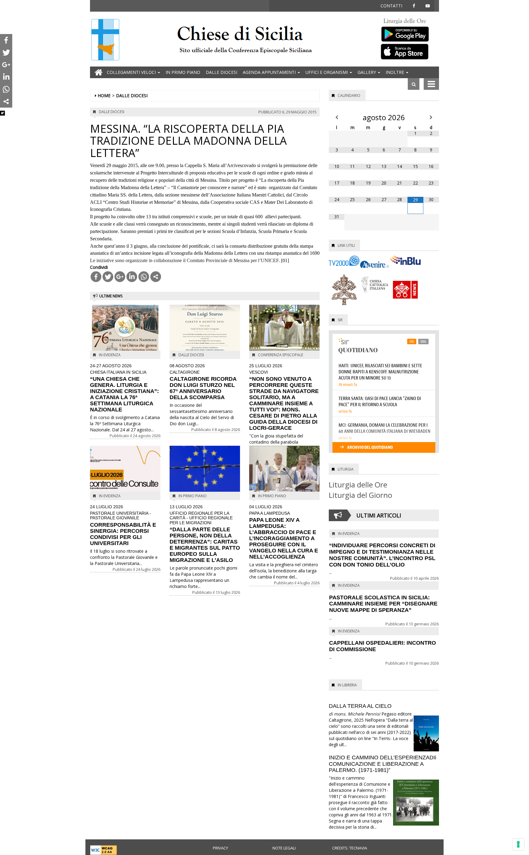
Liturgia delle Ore (358, 484)
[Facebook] (96, 276)
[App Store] (408, 51)
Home (104, 95)
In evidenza (110, 354)
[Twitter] (108, 276)
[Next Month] (431, 117)
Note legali (284, 848)
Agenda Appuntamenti (270, 72)
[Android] (408, 33)
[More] (155, 276)
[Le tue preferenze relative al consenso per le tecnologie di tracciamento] (518, 844)
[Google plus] (119, 276)
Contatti (391, 6)
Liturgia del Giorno (360, 495)
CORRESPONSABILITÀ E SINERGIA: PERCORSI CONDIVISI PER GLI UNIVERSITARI (123, 525)
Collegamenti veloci (132, 72)
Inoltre (395, 72)
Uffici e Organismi (327, 72)
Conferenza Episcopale (280, 354)
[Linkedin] (131, 276)
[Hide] (2, 113)
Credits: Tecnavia (349, 848)
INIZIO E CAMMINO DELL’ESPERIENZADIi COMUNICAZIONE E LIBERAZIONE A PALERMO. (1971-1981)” (382, 763)
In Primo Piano (183, 72)
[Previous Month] (336, 117)
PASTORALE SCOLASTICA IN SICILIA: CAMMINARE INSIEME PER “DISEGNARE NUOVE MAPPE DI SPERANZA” (383, 603)
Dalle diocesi (221, 72)
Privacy (220, 848)
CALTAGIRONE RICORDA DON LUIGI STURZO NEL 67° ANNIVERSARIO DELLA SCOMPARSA (203, 382)
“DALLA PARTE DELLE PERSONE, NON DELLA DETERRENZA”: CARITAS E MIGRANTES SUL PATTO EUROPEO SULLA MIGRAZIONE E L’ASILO (205, 534)
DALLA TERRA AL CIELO (360, 706)
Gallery (367, 72)
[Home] (105, 40)
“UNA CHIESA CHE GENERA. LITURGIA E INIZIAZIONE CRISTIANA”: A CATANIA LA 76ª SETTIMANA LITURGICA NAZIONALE (124, 388)
